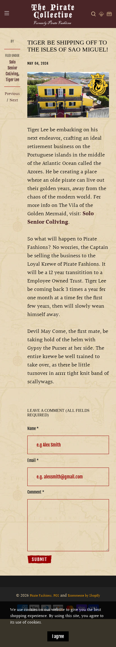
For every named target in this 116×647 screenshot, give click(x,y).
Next (14, 100)
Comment (35, 492)
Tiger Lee (12, 79)
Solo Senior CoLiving (12, 68)
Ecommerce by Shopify (84, 596)
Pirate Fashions (41, 596)
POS (56, 596)
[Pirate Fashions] (52, 14)
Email (33, 460)
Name (33, 428)
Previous (12, 94)
